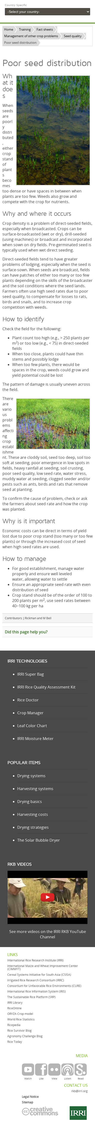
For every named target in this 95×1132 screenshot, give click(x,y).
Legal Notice (30, 1097)
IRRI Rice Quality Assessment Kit (46, 687)
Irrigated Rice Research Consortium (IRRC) (35, 980)
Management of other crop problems (31, 36)
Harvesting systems (35, 788)
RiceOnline (14, 1008)
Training (25, 29)
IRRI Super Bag (30, 674)
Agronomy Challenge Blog (25, 1036)
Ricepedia (13, 1025)
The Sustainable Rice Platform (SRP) (31, 997)
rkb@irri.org (79, 1091)
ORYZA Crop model (20, 1014)
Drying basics (29, 801)
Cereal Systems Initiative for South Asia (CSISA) (39, 975)
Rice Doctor (28, 700)
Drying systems (31, 775)
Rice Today (14, 1042)
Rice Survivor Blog (19, 1030)
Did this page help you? (26, 632)
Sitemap (27, 1102)
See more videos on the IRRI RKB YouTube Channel (47, 934)
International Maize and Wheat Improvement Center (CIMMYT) (42, 967)
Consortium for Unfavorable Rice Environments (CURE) (44, 986)
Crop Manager (30, 712)
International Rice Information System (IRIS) (36, 991)
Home (8, 29)
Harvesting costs (32, 814)
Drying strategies (33, 827)
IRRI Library (14, 1003)
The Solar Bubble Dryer (38, 840)
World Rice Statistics (21, 1019)
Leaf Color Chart (32, 725)
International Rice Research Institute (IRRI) (35, 960)
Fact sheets (45, 29)
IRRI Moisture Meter (35, 738)
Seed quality (73, 36)
